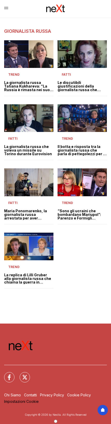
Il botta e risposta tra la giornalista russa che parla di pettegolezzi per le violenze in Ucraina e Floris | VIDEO (82, 150)
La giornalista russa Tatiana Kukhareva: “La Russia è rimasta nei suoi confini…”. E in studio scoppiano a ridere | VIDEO (28, 86)
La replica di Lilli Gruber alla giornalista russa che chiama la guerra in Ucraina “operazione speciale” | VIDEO (27, 278)
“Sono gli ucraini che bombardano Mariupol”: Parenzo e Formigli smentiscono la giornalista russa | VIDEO (81, 214)
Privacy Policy (52, 395)
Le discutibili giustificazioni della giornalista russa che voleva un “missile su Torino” (77, 86)
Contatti (30, 395)
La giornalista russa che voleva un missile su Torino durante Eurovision (28, 150)
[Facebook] (6, 374)
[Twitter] (22, 374)
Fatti (66, 74)
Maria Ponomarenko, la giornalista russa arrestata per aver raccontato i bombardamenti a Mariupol (25, 214)
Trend (14, 74)
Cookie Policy (79, 395)
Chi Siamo (12, 395)
